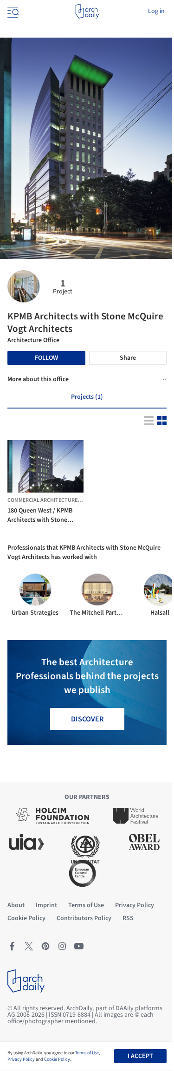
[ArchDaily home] (87, 11)
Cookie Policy (57, 1059)
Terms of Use (87, 1053)
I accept (140, 1056)
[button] (33, 485)
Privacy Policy (21, 1059)
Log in (156, 11)
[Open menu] (12, 11)
